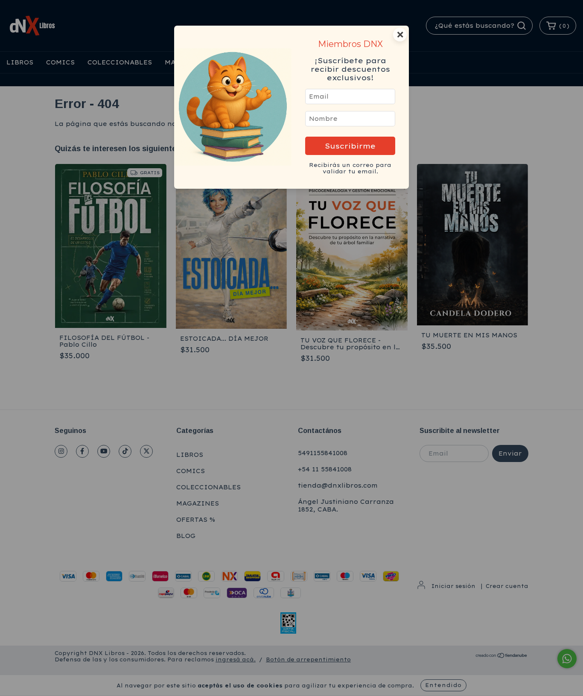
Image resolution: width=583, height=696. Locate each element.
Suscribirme (350, 145)
